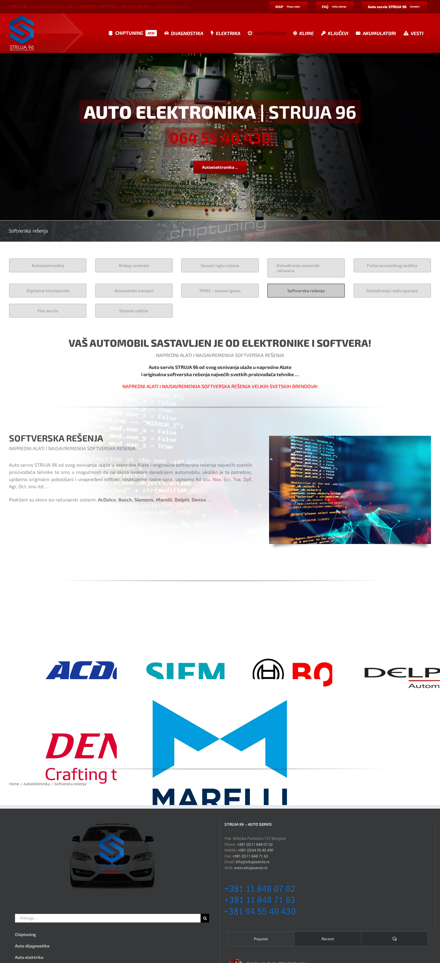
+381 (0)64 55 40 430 (255, 850)
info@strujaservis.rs (170, 6)
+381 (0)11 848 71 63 (250, 856)
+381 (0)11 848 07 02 (255, 844)
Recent (327, 938)
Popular (261, 938)
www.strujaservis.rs (251, 868)
